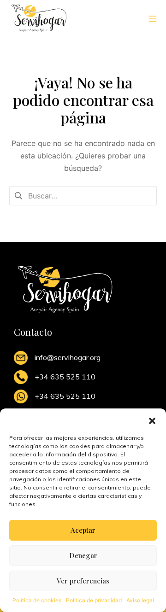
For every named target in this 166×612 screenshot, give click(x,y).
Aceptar (83, 530)
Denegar (83, 555)
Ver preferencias (83, 580)
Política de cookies (36, 600)
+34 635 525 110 (65, 376)
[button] (152, 420)
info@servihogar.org (68, 357)
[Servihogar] (39, 18)
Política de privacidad (94, 600)
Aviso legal (140, 600)
